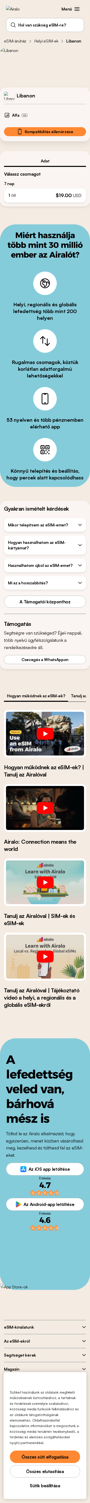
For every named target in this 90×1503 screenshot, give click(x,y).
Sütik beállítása (45, 1485)
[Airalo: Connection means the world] (45, 808)
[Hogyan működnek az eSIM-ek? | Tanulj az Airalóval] (45, 734)
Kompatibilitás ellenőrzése (49, 131)
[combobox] (45, 25)
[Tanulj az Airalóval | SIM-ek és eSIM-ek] (45, 882)
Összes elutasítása (45, 1471)
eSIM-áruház (15, 40)
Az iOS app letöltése (49, 1169)
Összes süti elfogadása (45, 1457)
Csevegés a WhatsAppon (45, 659)
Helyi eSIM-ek (46, 40)
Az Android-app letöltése (49, 1204)
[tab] (45, 161)
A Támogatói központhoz (45, 601)
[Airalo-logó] (16, 9)
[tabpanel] (45, 185)
